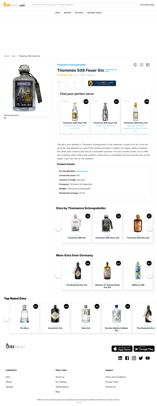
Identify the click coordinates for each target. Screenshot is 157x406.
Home (6, 56)
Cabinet (67, 86)
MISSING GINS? (94, 12)
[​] (84, 4)
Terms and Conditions (115, 377)
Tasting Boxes (62, 387)
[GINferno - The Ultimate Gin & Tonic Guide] (14, 8)
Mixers (9, 382)
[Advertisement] (78, 34)
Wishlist (59, 86)
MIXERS (67, 12)
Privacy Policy (111, 382)
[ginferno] (18, 347)
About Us (60, 377)
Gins (14, 56)
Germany (81, 180)
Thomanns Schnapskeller (80, 184)
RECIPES (79, 12)
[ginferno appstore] (122, 349)
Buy (82, 86)
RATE (74, 86)
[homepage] (135, 65)
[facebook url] (148, 65)
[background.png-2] (27, 118)
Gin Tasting (61, 382)
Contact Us (110, 387)
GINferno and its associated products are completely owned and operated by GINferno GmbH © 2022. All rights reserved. (78, 400)
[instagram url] (141, 65)
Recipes (9, 387)
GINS (57, 12)
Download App (147, 4)
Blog (58, 391)
